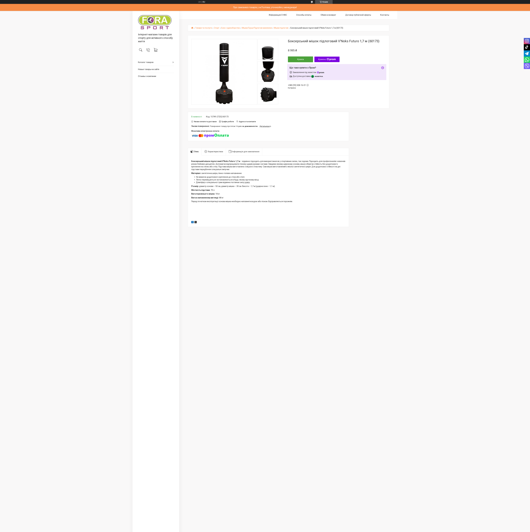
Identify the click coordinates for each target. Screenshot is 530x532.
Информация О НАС (278, 15)
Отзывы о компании (147, 76)
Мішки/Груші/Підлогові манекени (257, 28)
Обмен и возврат (328, 15)
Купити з (322, 59)
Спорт (216, 28)
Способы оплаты (303, 15)
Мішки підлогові (281, 28)
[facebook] (192, 222)
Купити (300, 59)
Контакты (384, 15)
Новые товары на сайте (148, 69)
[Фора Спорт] (156, 22)
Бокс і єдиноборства (230, 28)
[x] (195, 222)
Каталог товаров (145, 62)
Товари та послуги (203, 28)
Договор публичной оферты (358, 15)
